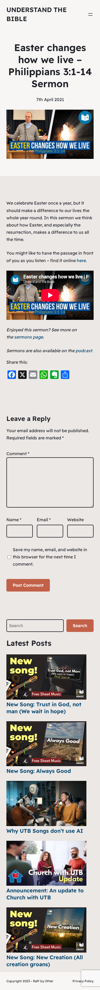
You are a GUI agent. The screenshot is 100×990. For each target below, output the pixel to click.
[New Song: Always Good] (46, 743)
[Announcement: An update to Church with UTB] (46, 863)
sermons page (28, 337)
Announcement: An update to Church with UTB (45, 894)
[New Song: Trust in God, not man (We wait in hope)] (46, 677)
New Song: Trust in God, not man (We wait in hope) (43, 708)
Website (75, 519)
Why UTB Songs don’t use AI (44, 830)
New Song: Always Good (38, 771)
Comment (17, 453)
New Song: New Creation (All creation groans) (44, 961)
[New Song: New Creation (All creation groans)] (46, 930)
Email (44, 519)
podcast (83, 350)
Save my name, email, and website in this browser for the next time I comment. (50, 557)
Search (80, 625)
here (81, 260)
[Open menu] (90, 14)
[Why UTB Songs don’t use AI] (46, 803)
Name (13, 519)
